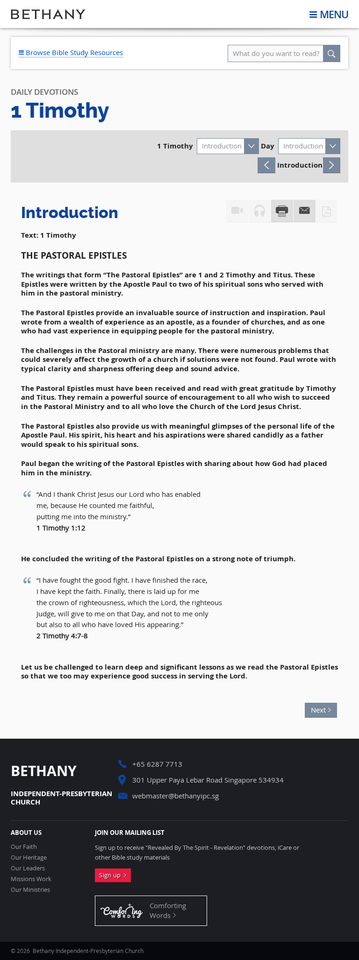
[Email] (305, 211)
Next (315, 708)
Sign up (111, 875)
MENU (334, 14)
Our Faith (24, 847)
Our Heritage (29, 857)
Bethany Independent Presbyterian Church (48, 14)
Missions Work (31, 879)
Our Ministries (30, 890)
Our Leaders (28, 868)
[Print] (282, 211)
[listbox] (228, 146)
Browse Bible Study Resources (73, 52)
